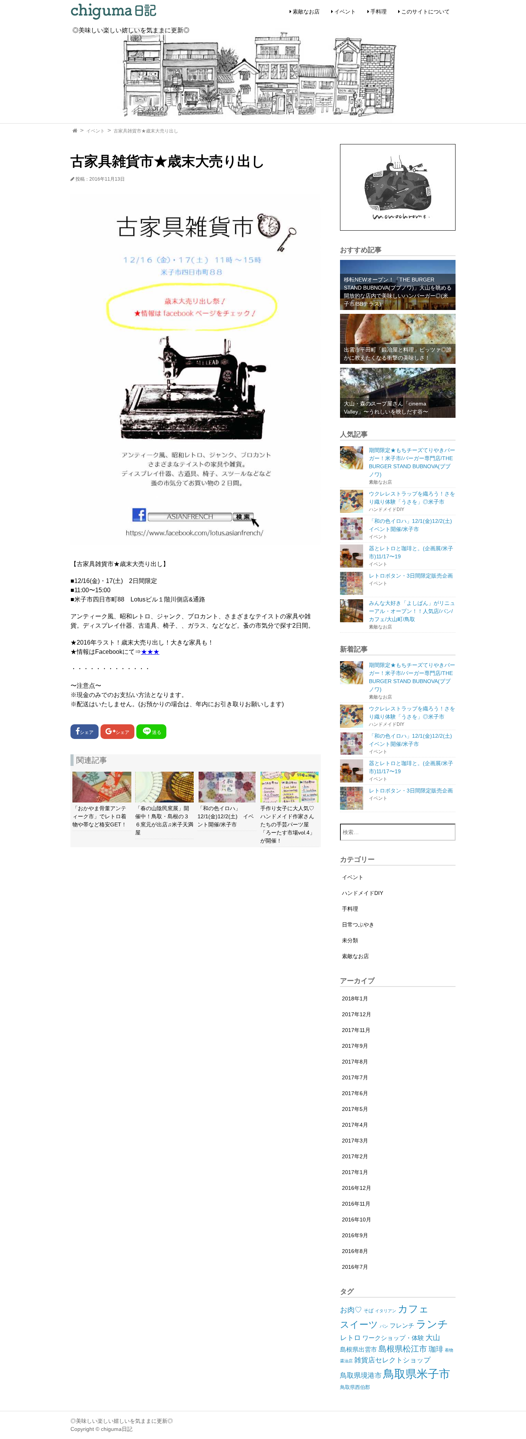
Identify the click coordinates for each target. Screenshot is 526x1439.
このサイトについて (425, 11)
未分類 (350, 940)
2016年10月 (356, 1219)
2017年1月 (355, 1172)
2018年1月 (355, 998)
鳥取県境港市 (361, 1375)
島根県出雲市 (358, 1349)
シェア (87, 732)
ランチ (432, 1324)
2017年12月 (356, 1014)
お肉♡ (351, 1310)
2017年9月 (355, 1046)
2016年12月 (356, 1188)
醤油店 (346, 1361)
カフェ (413, 1309)
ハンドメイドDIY (362, 893)
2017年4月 (355, 1125)
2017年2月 (355, 1156)
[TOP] (74, 131)
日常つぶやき (358, 924)
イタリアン (385, 1310)
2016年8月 (355, 1251)
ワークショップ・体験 (393, 1338)
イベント (345, 11)
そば (369, 1310)
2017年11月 (356, 1030)
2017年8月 (355, 1062)
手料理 (378, 11)
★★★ (150, 651)
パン (384, 1326)
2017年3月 (355, 1140)
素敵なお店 (306, 11)
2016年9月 (355, 1235)
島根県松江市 (403, 1348)
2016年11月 (356, 1204)
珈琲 (436, 1349)
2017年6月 (355, 1093)
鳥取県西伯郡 (355, 1387)
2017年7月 (355, 1077)
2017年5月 (355, 1109)
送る (156, 732)
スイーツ (359, 1324)
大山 (432, 1337)
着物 (449, 1350)
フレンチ (402, 1325)
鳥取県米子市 (416, 1373)
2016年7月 (355, 1267)
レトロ (350, 1338)
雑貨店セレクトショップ (392, 1360)
